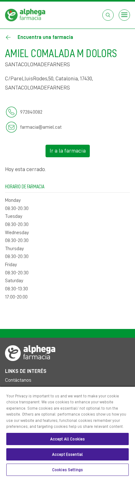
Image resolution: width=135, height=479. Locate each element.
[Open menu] (124, 15)
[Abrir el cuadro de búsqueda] (108, 15)
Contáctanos (18, 380)
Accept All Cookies (67, 439)
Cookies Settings (67, 470)
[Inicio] (25, 15)
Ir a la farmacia (68, 150)
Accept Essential (67, 454)
